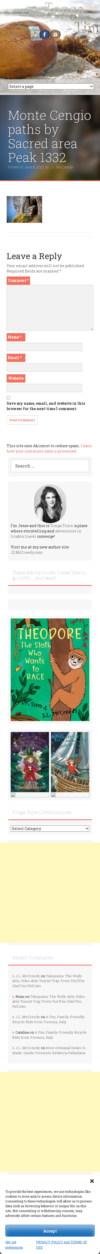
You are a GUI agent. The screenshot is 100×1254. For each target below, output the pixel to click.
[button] (92, 1181)
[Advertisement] (50, 893)
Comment (18, 280)
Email (15, 357)
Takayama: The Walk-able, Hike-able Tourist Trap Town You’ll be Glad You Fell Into (48, 980)
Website (15, 378)
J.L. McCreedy (61, 167)
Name (14, 337)
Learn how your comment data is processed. (49, 448)
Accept (50, 1230)
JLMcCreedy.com (27, 552)
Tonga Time (61, 525)
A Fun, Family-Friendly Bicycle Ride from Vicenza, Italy (48, 1019)
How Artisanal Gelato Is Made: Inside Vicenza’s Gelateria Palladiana (49, 1050)
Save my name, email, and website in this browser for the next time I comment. (46, 406)
